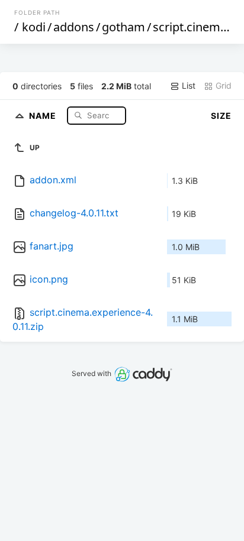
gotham (123, 27)
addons (73, 27)
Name (44, 115)
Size (221, 116)
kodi (34, 27)
